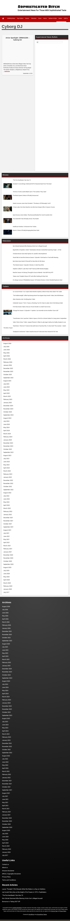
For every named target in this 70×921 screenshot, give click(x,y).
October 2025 (7, 374)
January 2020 (7, 589)
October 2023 (7, 449)
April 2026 (6, 356)
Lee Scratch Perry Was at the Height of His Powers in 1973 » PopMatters (24, 892)
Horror (45, 18)
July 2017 (6, 592)
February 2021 (7, 548)
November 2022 (8, 483)
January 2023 (7, 477)
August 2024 (7, 418)
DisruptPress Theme (42, 914)
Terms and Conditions (9, 880)
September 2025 (8, 377)
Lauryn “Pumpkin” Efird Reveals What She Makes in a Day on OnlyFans (23, 889)
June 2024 (6, 424)
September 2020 (8, 564)
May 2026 (6, 353)
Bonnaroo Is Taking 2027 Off (11, 901)
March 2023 (7, 471)
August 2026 (7, 343)
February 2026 (7, 362)
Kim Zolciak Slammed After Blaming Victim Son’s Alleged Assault (22, 898)
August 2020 (7, 567)
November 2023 (8, 446)
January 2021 (7, 552)
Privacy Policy (6, 877)
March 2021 (7, 545)
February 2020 (7, 586)
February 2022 (7, 511)
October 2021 (7, 524)
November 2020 (8, 558)
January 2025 (7, 402)
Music (39, 18)
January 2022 (7, 514)
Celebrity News (11, 18)
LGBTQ (66, 18)
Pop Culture (20, 18)
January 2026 (7, 365)
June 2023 (6, 461)
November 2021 (8, 521)
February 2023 (7, 474)
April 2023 (6, 468)
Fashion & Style (53, 18)
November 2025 (8, 371)
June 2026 (6, 349)
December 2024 (8, 405)
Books (60, 18)
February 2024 (7, 437)
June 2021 (6, 536)
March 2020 (7, 583)
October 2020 (7, 561)
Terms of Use (54, 911)
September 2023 (8, 452)
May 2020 (6, 577)
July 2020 (6, 570)
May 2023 (6, 465)
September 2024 (8, 415)
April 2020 (6, 580)
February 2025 (7, 399)
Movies (27, 18)
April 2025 (6, 393)
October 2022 (7, 486)
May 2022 (6, 502)
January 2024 (7, 440)
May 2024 (6, 427)
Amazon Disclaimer (8, 870)
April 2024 (6, 430)
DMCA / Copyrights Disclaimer (11, 874)
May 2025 (6, 390)
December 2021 (8, 517)
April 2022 (6, 505)
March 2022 (7, 508)
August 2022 (7, 492)
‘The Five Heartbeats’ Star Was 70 (12, 895)
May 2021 (6, 539)
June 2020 (6, 573)
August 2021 (7, 530)
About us (5, 867)
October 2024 (7, 412)
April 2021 (6, 542)
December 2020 (8, 555)
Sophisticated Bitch (39, 6)
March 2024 (7, 433)
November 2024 (8, 409)
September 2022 (8, 489)
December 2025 (8, 368)
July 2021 (6, 533)
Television (33, 18)
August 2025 (7, 381)
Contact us (5, 864)
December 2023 (8, 443)
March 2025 (7, 396)
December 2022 (8, 480)
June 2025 (6, 387)
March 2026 (7, 359)
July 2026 (6, 346)
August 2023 (7, 455)
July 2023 (6, 458)
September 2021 (8, 527)
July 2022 (6, 496)
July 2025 (6, 384)
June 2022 (6, 499)
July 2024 (6, 421)
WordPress (31, 914)
